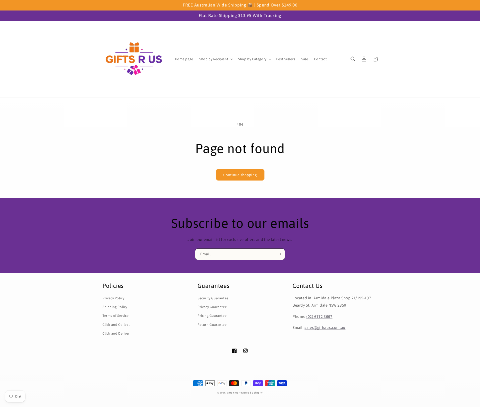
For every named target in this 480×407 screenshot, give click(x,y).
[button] (215, 59)
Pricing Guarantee (212, 315)
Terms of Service (115, 315)
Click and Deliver (116, 333)
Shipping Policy (114, 307)
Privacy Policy (113, 298)
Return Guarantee (212, 324)
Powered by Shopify (251, 392)
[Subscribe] (279, 254)
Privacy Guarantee (212, 307)
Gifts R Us (232, 392)
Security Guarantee (213, 298)
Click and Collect (116, 324)
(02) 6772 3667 (319, 316)
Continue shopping (240, 174)
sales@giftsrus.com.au (325, 327)
